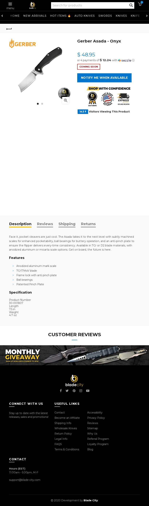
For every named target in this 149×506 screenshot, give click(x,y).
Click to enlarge (65, 100)
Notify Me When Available (104, 77)
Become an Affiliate (67, 417)
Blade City (91, 500)
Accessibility (94, 412)
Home (15, 15)
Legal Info (61, 439)
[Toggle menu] (10, 4)
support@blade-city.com (24, 480)
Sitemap (92, 428)
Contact (60, 412)
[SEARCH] (131, 5)
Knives (121, 15)
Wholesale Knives (66, 428)
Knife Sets (139, 15)
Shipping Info (63, 423)
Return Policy (63, 433)
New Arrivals (35, 15)
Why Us (92, 433)
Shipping (67, 224)
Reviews (45, 224)
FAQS (58, 444)
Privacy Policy (96, 417)
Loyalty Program (97, 444)
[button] (108, 60)
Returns (88, 224)
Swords (105, 15)
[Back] (9, 28)
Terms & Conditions (67, 449)
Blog (90, 449)
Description (20, 224)
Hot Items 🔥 (60, 15)
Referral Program (98, 439)
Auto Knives (84, 15)
